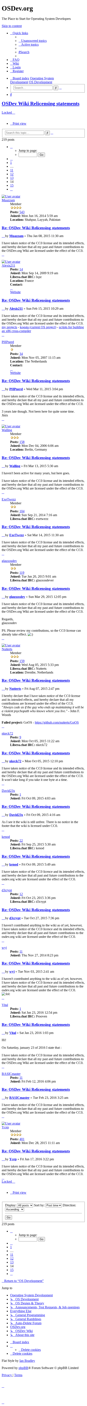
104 (21, 511)
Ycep (5, 1127)
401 (21, 1139)
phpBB (23, 1368)
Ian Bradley (27, 1360)
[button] (11, 147)
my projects (9, 327)
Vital (5, 1005)
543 (21, 212)
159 (21, 661)
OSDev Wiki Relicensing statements (40, 103)
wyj (4, 947)
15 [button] (12, 185)
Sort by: (39, 1205)
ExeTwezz (9, 499)
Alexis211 (8, 265)
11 (21, 951)
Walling (7, 430)
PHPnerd (8, 342)
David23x (8, 790)
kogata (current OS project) (38, 327)
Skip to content (12, 26)
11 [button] (11, 170)
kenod (6, 837)
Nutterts (7, 649)
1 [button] (11, 162)
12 (21, 894)
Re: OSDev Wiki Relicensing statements (36, 228)
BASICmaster (11, 1074)
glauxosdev (9, 561)
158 (21, 442)
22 (21, 840)
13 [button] (12, 178)
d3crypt (7, 890)
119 (21, 572)
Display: (11, 1205)
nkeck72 (7, 733)
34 (21, 354)
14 (21, 269)
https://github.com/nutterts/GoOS (57, 722)
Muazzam (8, 200)
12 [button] (12, 174)
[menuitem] (33, 40)
